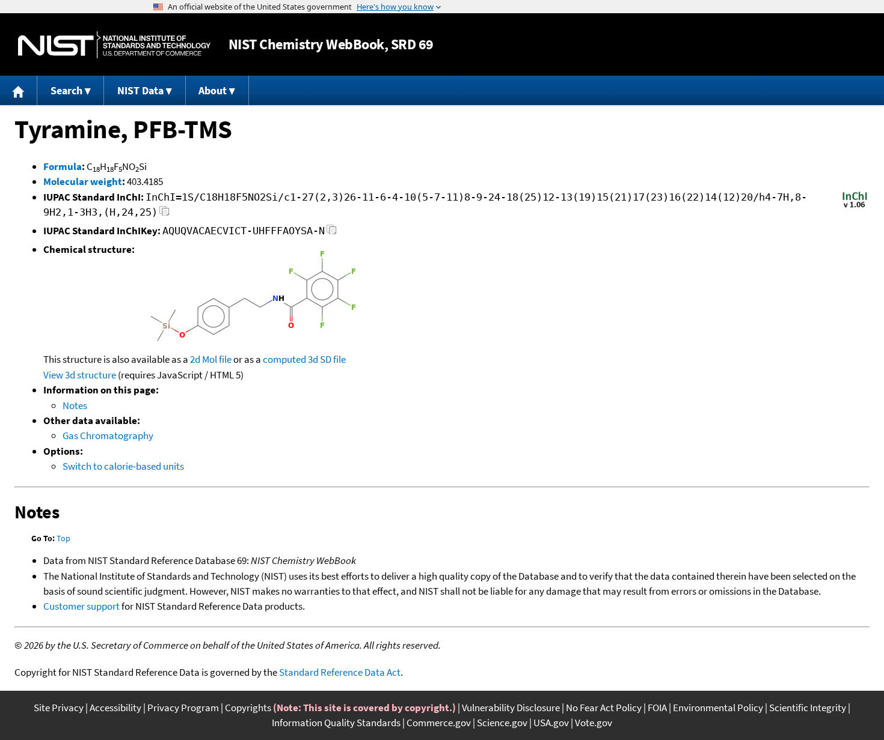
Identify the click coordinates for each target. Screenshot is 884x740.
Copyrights (248, 707)
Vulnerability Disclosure (511, 707)
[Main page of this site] (18, 90)
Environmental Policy (718, 707)
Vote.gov (593, 722)
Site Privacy (59, 707)
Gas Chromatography (108, 435)
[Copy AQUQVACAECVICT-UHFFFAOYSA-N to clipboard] (332, 232)
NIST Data (140, 90)
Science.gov (502, 722)
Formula (62, 166)
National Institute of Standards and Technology (114, 44)
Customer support (81, 606)
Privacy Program (183, 707)
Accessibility (115, 707)
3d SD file (327, 359)
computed (284, 359)
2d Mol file (211, 359)
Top (63, 538)
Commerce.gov (439, 722)
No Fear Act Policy (604, 707)
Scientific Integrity (807, 707)
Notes (75, 405)
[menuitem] (18, 90)
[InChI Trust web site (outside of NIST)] (855, 206)
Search (66, 90)
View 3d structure (79, 374)
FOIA (657, 707)
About (212, 90)
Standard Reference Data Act (340, 672)
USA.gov (551, 722)
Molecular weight (82, 181)
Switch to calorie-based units (123, 466)
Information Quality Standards (336, 722)
